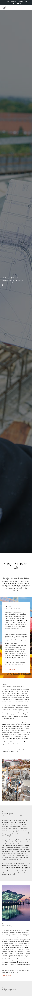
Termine (13, 1)
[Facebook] (13, 3)
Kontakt (25, 1)
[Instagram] (15, 3)
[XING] (20, 3)
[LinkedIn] (18, 3)
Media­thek (19, 1)
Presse (7, 1)
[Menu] (29, 7)
